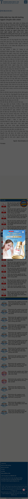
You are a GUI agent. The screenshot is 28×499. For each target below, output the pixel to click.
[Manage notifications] (24, 490)
